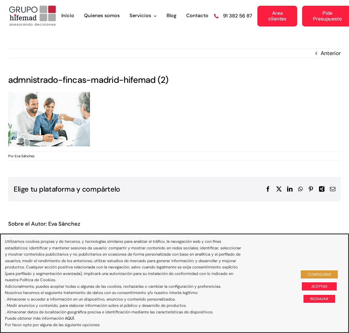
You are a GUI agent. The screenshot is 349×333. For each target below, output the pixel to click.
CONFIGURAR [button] (319, 274)
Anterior (331, 53)
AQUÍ (69, 318)
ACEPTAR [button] (319, 286)
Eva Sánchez (25, 156)
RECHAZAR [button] (319, 298)
